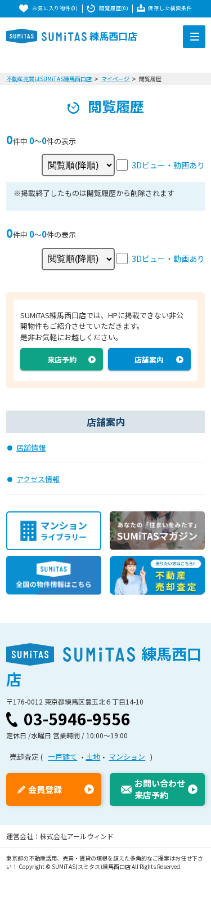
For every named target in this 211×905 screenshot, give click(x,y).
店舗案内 (149, 359)
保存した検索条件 (170, 8)
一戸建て (62, 756)
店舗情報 (31, 447)
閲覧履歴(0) (113, 8)
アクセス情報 (38, 479)
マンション (127, 756)
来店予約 (62, 359)
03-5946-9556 (77, 718)
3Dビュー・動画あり (168, 165)
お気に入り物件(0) (55, 8)
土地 (93, 756)
